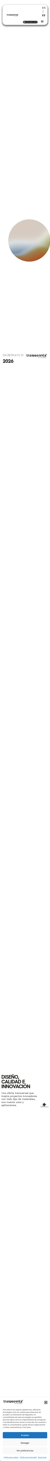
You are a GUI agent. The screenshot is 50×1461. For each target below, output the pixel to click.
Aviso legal (42, 1457)
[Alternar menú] (42, 21)
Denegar (25, 1443)
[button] (45, 1402)
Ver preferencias (25, 1450)
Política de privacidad (28, 1457)
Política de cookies (11, 1457)
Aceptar (25, 1435)
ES (43, 15)
